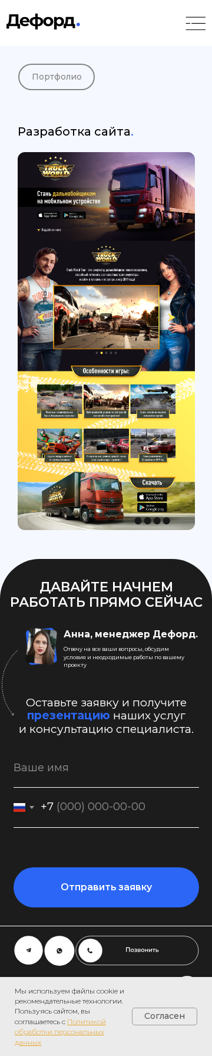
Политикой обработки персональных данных (60, 1032)
